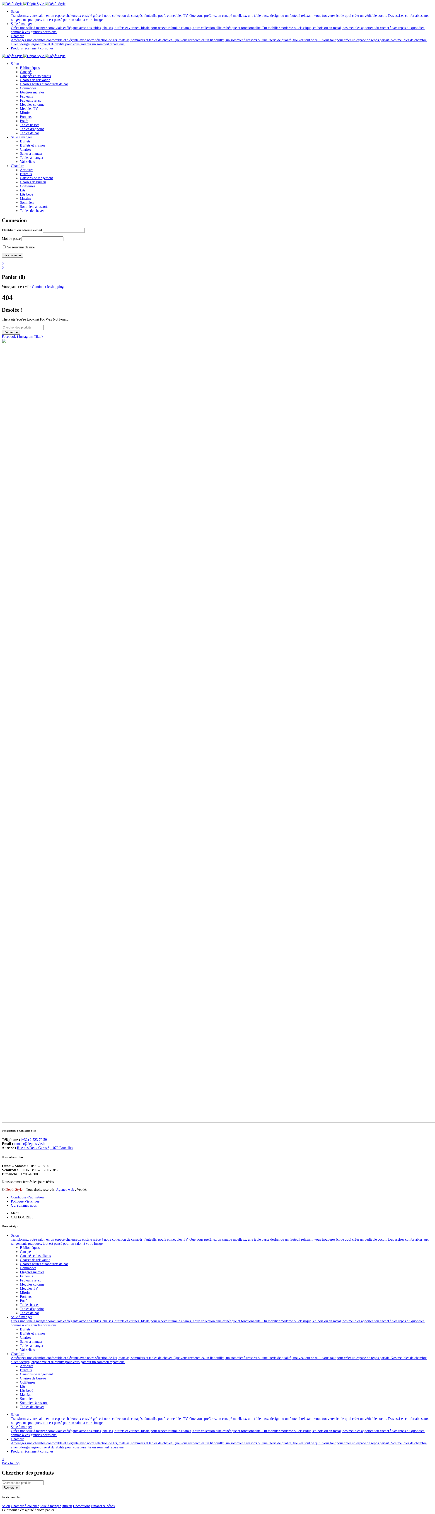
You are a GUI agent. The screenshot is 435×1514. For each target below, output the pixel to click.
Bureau (67, 1506)
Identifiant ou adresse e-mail (22, 230)
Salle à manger (50, 1506)
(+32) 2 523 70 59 (34, 1140)
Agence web (65, 1189)
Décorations (81, 1506)
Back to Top (10, 1463)
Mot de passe (11, 238)
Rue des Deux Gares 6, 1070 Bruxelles (45, 1148)
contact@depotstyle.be (30, 1144)
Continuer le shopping (48, 287)
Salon (6, 1506)
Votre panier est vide (16, 287)
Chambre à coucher (25, 1506)
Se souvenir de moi (20, 247)
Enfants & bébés (103, 1506)
